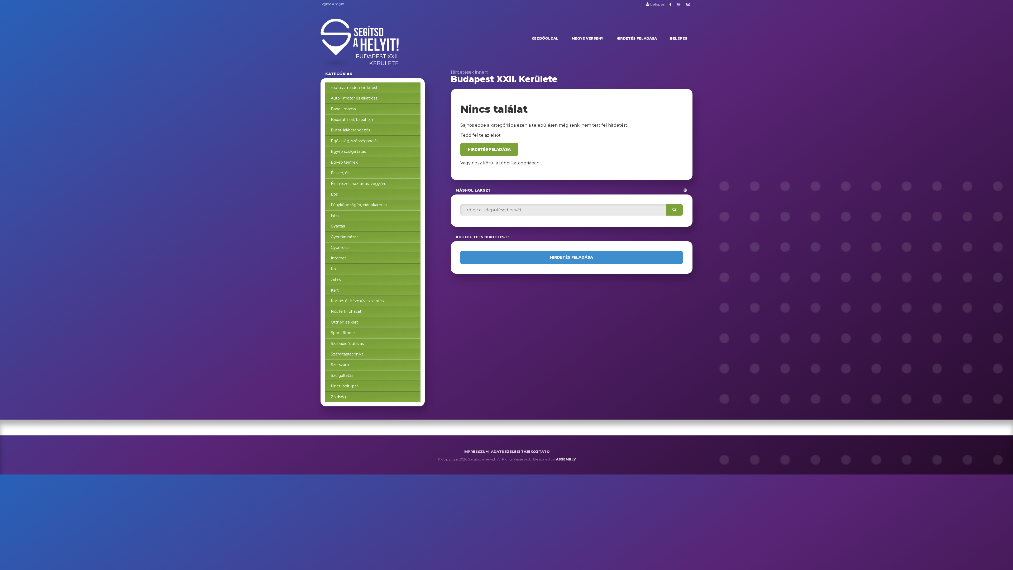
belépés (657, 4)
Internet (338, 258)
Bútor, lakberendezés (350, 130)
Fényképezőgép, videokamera (359, 204)
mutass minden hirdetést (354, 87)
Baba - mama (343, 109)
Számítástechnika (347, 354)
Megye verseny (587, 38)
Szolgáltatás (342, 375)
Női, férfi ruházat (346, 311)
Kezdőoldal (545, 38)
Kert (335, 290)
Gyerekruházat (344, 237)
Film (335, 215)
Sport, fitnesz (343, 332)
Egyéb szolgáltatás (348, 151)
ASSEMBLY (566, 459)
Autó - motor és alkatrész (354, 98)
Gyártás (338, 226)
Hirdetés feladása (637, 38)
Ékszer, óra (341, 172)
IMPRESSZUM (476, 451)
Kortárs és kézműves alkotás (357, 300)
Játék (336, 279)
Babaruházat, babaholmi (353, 119)
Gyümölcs (340, 247)
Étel (334, 194)
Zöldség (338, 397)
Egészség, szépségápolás (354, 141)
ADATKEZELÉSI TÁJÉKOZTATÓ (520, 451)
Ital (334, 269)
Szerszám (340, 364)
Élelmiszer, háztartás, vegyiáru (358, 183)
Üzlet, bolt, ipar (344, 386)
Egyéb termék (344, 162)
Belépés (678, 38)
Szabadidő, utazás (347, 343)
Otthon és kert (344, 322)
